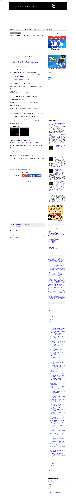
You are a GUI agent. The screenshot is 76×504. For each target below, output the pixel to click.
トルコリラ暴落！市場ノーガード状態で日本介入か (59, 146)
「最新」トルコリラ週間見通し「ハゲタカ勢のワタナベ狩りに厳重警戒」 (57, 442)
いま (48, 265)
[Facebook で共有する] (28, 224)
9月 (51, 462)
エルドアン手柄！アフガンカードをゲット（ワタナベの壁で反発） (57, 405)
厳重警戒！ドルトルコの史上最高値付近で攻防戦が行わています (57, 415)
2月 (51, 318)
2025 (50, 473)
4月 (51, 321)
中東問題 (55, 297)
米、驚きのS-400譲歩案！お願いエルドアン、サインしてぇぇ (57, 363)
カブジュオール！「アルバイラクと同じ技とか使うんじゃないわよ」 (57, 434)
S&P (64, 260)
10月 (51, 463)
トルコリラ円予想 (60, 276)
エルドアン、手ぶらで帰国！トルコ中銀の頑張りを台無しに (24, 62)
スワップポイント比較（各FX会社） (25, 29)
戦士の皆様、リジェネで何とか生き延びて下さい (59, 182)
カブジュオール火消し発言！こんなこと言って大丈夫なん (57, 337)
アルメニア (58, 262)
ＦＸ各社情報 (50, 260)
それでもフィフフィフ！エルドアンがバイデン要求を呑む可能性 (57, 376)
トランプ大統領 (58, 274)
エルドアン (60, 266)
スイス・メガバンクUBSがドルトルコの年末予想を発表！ (57, 436)
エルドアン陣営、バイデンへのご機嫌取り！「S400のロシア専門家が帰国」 (57, 326)
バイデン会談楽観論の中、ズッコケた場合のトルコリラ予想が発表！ (57, 366)
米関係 (50, 298)
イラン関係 (56, 265)
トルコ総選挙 (59, 285)
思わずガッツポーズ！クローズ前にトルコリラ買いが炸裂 (57, 374)
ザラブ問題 (55, 270)
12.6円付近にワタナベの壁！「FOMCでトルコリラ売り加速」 (25, 142)
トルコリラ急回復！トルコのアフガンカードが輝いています (57, 371)
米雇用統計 (54, 298)
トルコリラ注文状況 (58, 278)
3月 (51, 319)
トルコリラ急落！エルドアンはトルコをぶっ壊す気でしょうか (57, 332)
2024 (50, 472)
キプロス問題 (61, 268)
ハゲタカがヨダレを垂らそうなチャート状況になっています (57, 408)
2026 (50, 475)
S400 (49, 261)
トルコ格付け (54, 280)
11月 (51, 465)
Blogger (41, 501)
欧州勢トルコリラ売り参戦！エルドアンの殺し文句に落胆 (57, 389)
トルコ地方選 (55, 287)
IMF (54, 260)
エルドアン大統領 (16, 226)
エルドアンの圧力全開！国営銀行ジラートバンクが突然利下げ (57, 395)
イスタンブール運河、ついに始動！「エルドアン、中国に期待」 (57, 444)
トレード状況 (56, 290)
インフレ (59, 265)
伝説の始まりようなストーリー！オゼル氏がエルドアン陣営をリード (59, 170)
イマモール (51, 265)
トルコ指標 (51, 282)
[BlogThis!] (26, 224)
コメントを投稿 (14, 232)
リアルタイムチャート (53, 292)
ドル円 (52, 290)
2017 (50, 308)
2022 (50, 469)
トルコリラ (54, 276)
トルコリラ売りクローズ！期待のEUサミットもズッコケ (57, 439)
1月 (51, 316)
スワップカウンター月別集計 (55, 272)
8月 (51, 460)
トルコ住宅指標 (62, 282)
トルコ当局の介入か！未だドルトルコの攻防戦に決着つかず (57, 418)
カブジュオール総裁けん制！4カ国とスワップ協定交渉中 (57, 423)
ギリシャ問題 (54, 269)
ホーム (27, 235)
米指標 (58, 298)
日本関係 (61, 297)
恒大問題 (60, 295)
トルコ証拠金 (61, 284)
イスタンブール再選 (55, 264)
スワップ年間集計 (59, 273)
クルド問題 (60, 269)
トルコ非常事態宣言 (53, 289)
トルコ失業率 (56, 282)
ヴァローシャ (63, 265)
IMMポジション (58, 260)
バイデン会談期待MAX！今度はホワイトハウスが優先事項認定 (57, 368)
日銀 (58, 297)
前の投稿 (43, 235)
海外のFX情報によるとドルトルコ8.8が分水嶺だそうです (57, 421)
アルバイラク (53, 262)
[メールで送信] (25, 224)
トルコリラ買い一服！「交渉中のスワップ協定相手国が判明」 (57, 429)
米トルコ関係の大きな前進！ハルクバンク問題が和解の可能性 (57, 392)
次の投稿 (12, 235)
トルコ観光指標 (60, 280)
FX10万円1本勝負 (51, 259)
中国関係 (52, 297)
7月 (51, 458)
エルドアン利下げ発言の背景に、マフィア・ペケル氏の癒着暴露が (57, 334)
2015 (50, 305)
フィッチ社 (53, 291)
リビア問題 (59, 292)
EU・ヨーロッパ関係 (55, 258)
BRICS (49, 258)
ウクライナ (50, 266)
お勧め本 (57, 268)
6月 (51, 324)
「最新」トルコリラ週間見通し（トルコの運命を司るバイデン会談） (57, 379)
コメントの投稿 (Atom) (16, 237)
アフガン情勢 (58, 261)
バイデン (21, 226)
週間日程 (11, 29)
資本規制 (55, 296)
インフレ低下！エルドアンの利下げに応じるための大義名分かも (57, 342)
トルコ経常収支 (57, 281)
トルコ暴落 (59, 289)
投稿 (50, 486)
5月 (51, 322)
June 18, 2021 (35, 79)
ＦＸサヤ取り (57, 259)
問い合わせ (16, 29)
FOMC (63, 258)
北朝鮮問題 (59, 299)
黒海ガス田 (52, 296)
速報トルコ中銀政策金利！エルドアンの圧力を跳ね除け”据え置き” (57, 400)
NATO (62, 260)
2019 (50, 311)
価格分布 (56, 295)
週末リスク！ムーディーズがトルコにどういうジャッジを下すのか (57, 345)
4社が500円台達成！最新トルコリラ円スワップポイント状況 (59, 124)
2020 (50, 313)
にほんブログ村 (51, 481)
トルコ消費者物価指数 (53, 284)
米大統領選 (51, 299)
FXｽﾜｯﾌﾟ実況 (62, 259)
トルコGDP (55, 275)
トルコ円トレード (55, 279)
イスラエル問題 (62, 264)
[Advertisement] (38, 18)
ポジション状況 (58, 291)
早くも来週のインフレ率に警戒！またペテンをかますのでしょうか (57, 454)
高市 (49, 296)
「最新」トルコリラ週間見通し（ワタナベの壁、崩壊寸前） (57, 410)
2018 (50, 310)
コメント (51, 488)
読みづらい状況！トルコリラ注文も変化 (57, 446)
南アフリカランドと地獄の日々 (48, 29)
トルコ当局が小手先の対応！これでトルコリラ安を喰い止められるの (57, 329)
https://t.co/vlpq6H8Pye (19, 76)
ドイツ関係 (53, 274)
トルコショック (60, 275)
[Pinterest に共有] (29, 224)
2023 (50, 470)
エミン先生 (55, 266)
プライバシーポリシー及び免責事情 (54, 492)
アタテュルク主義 (53, 261)
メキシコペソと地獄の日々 (37, 29)
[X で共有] (27, 224)
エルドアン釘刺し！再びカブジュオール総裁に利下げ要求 (57, 451)
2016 (50, 306)
